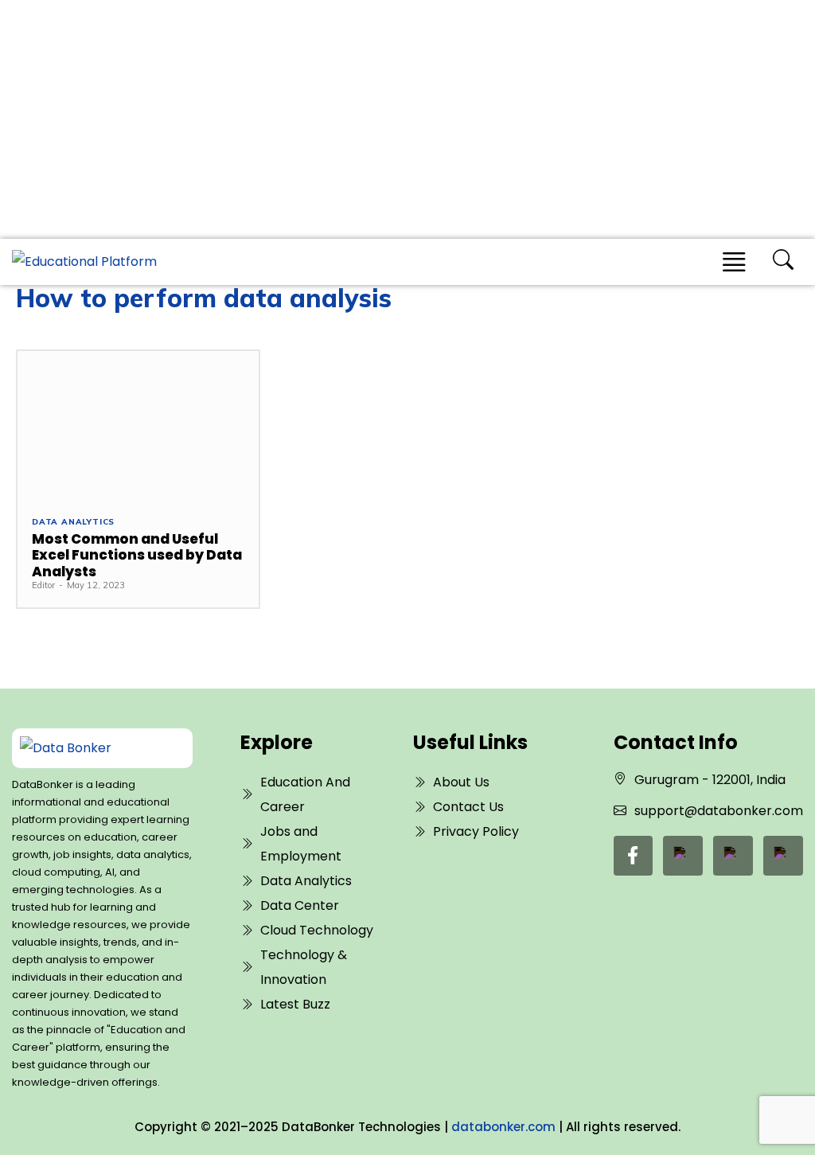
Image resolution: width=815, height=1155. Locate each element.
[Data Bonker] (94, 748)
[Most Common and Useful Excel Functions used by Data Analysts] (138, 426)
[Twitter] (733, 856)
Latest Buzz (295, 1004)
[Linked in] (683, 856)
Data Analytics (73, 522)
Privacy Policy (476, 831)
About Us (461, 782)
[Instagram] (783, 856)
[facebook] (633, 856)
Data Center (299, 905)
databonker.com (503, 1126)
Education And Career (305, 794)
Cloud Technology (316, 930)
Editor (43, 585)
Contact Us (468, 807)
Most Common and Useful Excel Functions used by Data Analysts (137, 555)
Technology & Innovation (303, 967)
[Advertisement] (407, 119)
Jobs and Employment (300, 843)
